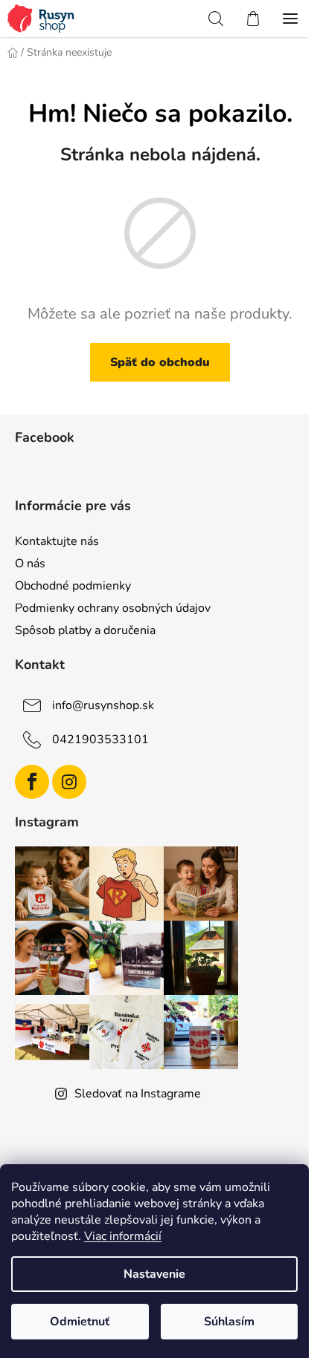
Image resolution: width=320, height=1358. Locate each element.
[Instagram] (69, 782)
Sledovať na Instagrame (137, 1094)
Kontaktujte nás (57, 541)
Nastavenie (154, 1274)
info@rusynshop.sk (103, 705)
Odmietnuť (79, 1321)
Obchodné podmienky (73, 586)
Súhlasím (229, 1321)
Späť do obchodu (160, 362)
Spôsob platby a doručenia (85, 630)
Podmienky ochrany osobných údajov (113, 608)
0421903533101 (100, 739)
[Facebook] (32, 782)
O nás (30, 563)
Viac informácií (122, 1236)
